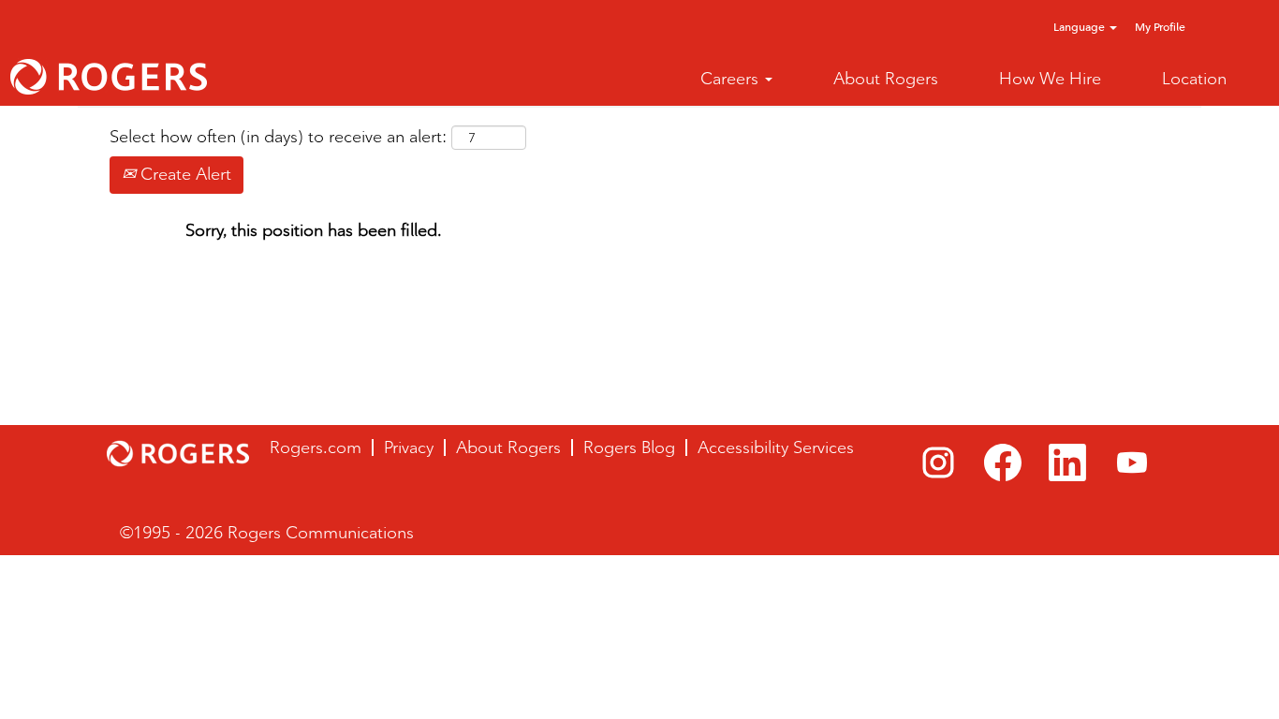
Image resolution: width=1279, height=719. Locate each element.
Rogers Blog (629, 447)
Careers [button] (731, 78)
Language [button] (1080, 27)
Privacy (409, 447)
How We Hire (1050, 78)
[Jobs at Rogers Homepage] (108, 76)
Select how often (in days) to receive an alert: (278, 136)
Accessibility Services (776, 447)
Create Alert (183, 174)
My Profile (1160, 27)
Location (1194, 78)
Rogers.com (315, 447)
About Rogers (885, 78)
